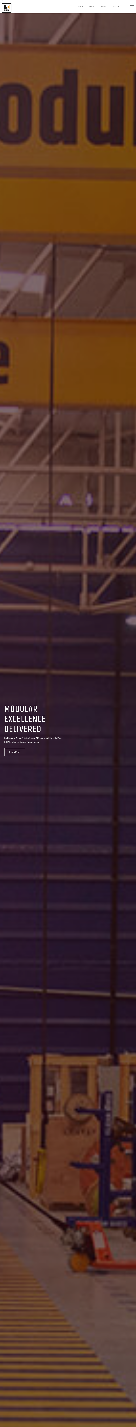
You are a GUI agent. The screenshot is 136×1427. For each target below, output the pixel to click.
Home (80, 6)
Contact (116, 6)
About (91, 6)
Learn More (14, 752)
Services (104, 6)
